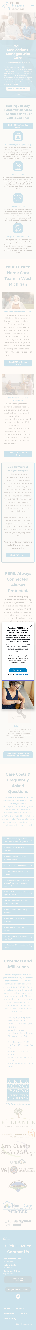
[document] (18, 665)
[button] (31, 625)
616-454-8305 (21, 674)
